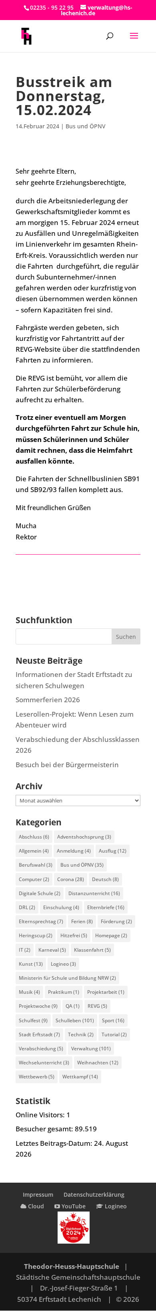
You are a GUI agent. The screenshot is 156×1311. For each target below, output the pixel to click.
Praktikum (63, 992)
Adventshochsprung (84, 836)
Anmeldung (74, 850)
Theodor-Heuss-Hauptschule (71, 1266)
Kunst (31, 963)
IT (24, 949)
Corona (70, 879)
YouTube (73, 1206)
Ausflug (112, 850)
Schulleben (75, 1020)
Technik (81, 1034)
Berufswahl (35, 864)
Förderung (116, 921)
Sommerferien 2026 (48, 699)
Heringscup (35, 935)
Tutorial (114, 1034)
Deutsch (105, 879)
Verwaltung (91, 1048)
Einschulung (61, 907)
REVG (97, 1006)
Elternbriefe (105, 907)
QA (73, 1006)
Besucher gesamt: (45, 1128)
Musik (29, 992)
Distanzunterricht (94, 893)
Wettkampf (80, 1076)
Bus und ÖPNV (86, 126)
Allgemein (34, 850)
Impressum (38, 1194)
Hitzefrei (73, 935)
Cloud (35, 1206)
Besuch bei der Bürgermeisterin (67, 764)
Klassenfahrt (92, 949)
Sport (113, 1020)
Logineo (63, 963)
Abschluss (34, 836)
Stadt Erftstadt (39, 1034)
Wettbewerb (36, 1076)
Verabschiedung (41, 1048)
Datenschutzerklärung (94, 1194)
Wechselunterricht (44, 1062)
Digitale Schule (39, 893)
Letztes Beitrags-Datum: (55, 1143)
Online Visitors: (41, 1114)
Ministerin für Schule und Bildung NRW (67, 978)
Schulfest (33, 1020)
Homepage (111, 935)
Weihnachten (97, 1062)
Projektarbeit (105, 992)
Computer (34, 879)
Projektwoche (38, 1006)
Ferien (82, 921)
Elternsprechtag (41, 921)
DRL (27, 907)
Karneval (52, 949)
